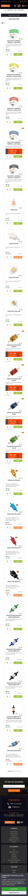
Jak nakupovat (14, 836)
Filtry (15, 10)
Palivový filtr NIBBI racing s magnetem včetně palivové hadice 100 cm (14, 718)
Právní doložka (14, 858)
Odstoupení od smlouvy (14, 840)
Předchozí (10, 771)
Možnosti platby (14, 832)
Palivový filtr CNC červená (14, 547)
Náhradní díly (10, 10)
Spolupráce (14, 854)
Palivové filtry (21, 10)
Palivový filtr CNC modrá (13, 514)
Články (14, 872)
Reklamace (14, 842)
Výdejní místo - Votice (14, 852)
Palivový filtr (14, 209)
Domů (5, 10)
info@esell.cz (16, 807)
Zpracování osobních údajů (14, 860)
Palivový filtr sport (14, 277)
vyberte (20, 883)
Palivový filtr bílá (13, 243)
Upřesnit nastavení (14, 892)
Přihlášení (5, 1)
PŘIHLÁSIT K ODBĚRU (14, 790)
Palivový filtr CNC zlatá (14, 480)
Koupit (18, 54)
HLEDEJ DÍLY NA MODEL (14, 15)
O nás (14, 850)
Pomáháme (14, 856)
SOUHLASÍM (14, 889)
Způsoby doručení (14, 834)
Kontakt (9, 1)
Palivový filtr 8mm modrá (14, 750)
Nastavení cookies (14, 862)
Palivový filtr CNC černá (14, 581)
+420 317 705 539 (23, 1)
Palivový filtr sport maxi (14, 311)
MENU (25, 6)
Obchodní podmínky (14, 838)
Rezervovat (18, 257)
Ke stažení (14, 870)
